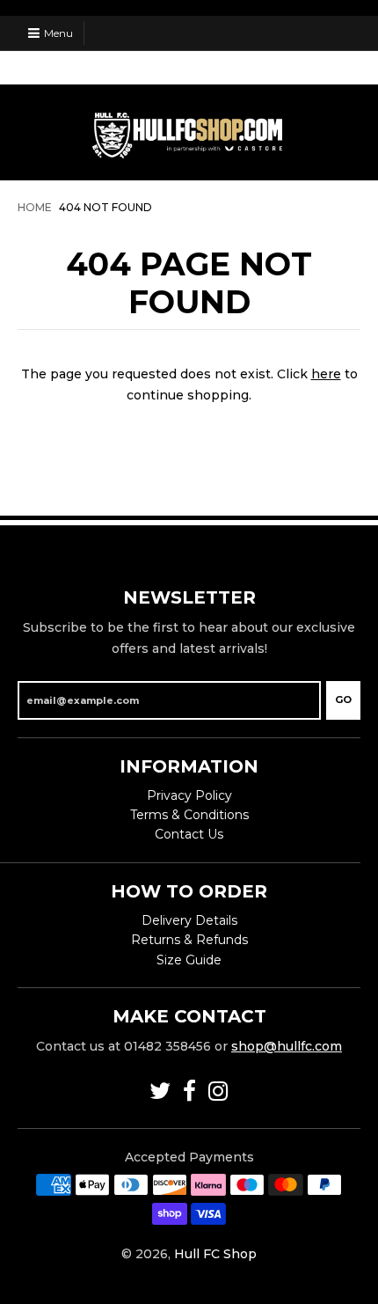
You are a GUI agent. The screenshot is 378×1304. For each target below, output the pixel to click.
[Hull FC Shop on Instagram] (218, 1091)
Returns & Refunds (189, 940)
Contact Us (189, 834)
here (326, 374)
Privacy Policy (189, 795)
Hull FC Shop (215, 1254)
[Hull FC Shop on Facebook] (189, 1091)
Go (343, 699)
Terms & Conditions (189, 815)
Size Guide (189, 960)
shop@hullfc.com (286, 1046)
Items (323, 67)
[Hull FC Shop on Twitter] (160, 1091)
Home (35, 207)
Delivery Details (189, 920)
